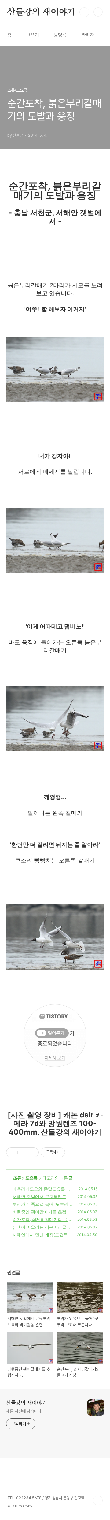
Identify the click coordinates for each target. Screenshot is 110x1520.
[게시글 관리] (32, 1152)
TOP (98, 1500)
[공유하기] (24, 1152)
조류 (17, 1177)
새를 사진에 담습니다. (24, 1411)
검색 (84, 12)
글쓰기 (32, 35)
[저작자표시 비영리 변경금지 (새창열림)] (73, 1152)
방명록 (60, 35)
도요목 (31, 1177)
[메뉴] (98, 12)
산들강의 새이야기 (41, 12)
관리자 (87, 35)
